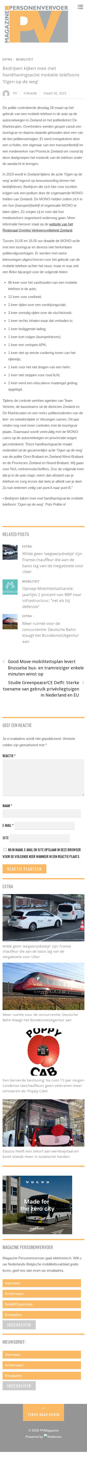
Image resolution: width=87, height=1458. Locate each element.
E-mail (8, 825)
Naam (7, 805)
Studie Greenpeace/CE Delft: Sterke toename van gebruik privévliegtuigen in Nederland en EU (43, 688)
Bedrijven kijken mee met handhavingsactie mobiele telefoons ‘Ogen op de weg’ (41, 75)
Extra (7, 59)
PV (15, 93)
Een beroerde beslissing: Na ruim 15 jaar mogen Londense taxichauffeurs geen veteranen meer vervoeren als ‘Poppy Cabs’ (43, 1085)
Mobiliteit (24, 59)
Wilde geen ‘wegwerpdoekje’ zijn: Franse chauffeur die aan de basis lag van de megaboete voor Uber (37, 951)
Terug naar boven (43, 1414)
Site (6, 837)
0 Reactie (30, 93)
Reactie (9, 755)
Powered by (35, 1437)
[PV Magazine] (37, 43)
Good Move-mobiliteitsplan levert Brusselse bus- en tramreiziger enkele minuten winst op (43, 667)
